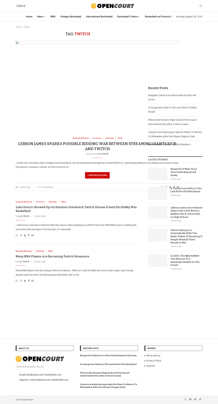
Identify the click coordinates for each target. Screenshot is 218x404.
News (40, 16)
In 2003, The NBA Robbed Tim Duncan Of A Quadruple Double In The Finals (184, 261)
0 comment (47, 187)
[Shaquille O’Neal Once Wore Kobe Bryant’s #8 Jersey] (157, 173)
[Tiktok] (24, 6)
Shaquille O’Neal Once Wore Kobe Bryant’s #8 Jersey (183, 172)
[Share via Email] (32, 235)
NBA (53, 16)
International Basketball (99, 16)
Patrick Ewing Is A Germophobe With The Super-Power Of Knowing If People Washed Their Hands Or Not (186, 236)
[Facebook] (17, 6)
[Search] (200, 6)
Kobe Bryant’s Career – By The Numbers (169, 144)
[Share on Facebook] (21, 235)
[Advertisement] (175, 54)
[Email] (22, 6)
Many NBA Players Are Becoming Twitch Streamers (52, 256)
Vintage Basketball (70, 16)
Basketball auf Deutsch (158, 16)
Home (29, 16)
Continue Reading (97, 175)
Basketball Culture (127, 16)
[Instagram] (19, 6)
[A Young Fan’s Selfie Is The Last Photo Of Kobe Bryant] (157, 193)
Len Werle (103, 154)
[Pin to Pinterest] (29, 235)
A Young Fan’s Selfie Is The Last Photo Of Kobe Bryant (186, 190)
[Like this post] (17, 235)
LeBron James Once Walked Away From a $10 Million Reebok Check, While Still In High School (186, 212)
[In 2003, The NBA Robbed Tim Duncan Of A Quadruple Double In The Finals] (157, 260)
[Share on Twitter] (25, 235)
